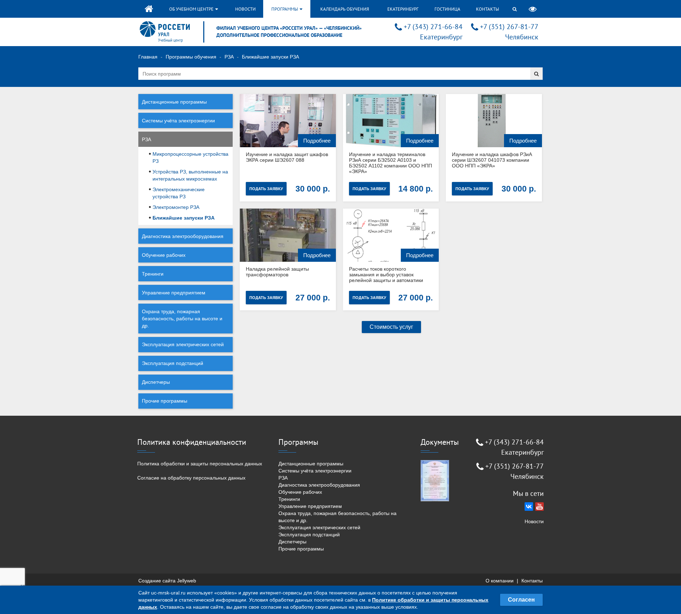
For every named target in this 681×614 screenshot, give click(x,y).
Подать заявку (266, 189)
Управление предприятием (173, 292)
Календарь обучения (344, 9)
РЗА (229, 57)
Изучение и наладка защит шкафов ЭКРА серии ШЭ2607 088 (287, 157)
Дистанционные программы (174, 102)
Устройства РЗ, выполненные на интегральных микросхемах (190, 175)
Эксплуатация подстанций (172, 363)
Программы (285, 9)
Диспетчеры (156, 382)
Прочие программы (164, 401)
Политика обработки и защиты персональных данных (199, 463)
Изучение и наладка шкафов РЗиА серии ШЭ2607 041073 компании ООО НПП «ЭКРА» (492, 159)
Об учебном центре (192, 9)
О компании (500, 580)
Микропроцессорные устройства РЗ (190, 157)
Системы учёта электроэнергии (178, 120)
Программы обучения (191, 57)
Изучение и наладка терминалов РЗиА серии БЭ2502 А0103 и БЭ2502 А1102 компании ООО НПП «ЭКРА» (390, 162)
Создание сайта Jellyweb (167, 580)
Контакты (487, 9)
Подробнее (317, 141)
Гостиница (447, 9)
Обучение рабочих (164, 255)
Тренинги (153, 274)
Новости (245, 9)
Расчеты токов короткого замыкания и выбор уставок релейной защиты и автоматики (386, 274)
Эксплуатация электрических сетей (183, 344)
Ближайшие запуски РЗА (184, 218)
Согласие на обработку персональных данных (191, 478)
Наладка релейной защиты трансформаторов (277, 271)
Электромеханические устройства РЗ (179, 193)
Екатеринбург (403, 9)
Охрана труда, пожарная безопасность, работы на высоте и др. (182, 318)
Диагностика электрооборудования (182, 236)
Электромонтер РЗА (176, 207)
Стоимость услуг (391, 327)
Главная (147, 57)
